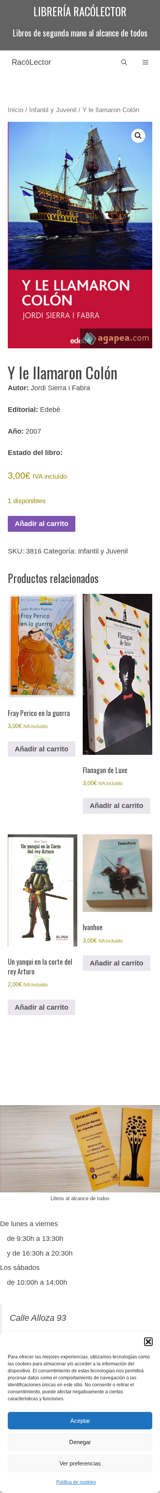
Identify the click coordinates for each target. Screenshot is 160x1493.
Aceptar (80, 1420)
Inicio (15, 110)
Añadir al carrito (41, 524)
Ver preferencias (80, 1463)
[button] (148, 1342)
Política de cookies (76, 1482)
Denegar (80, 1442)
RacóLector (31, 62)
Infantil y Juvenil (53, 110)
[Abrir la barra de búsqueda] (124, 62)
